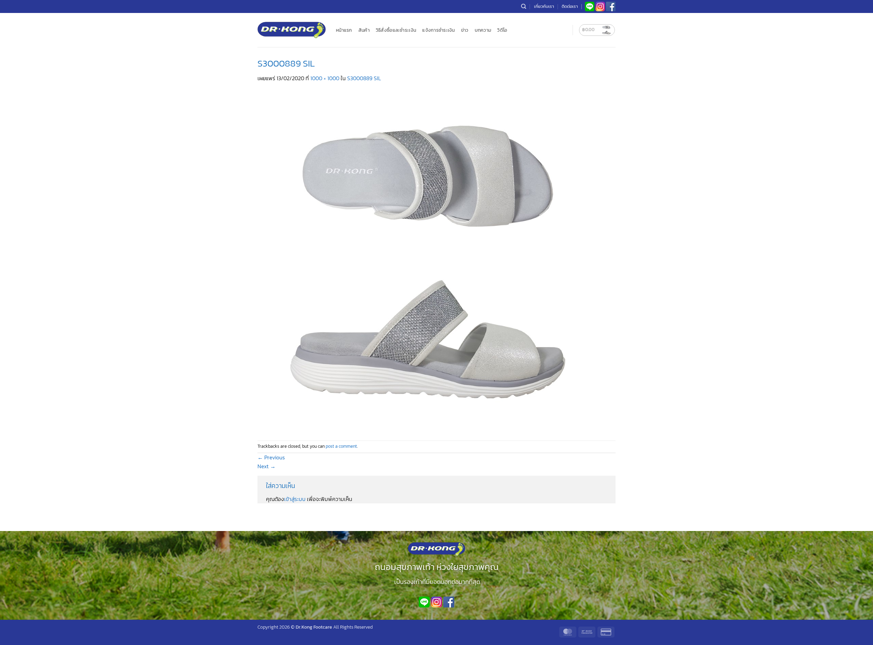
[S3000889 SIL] (427, 261)
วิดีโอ (502, 30)
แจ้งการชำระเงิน (438, 30)
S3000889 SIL (364, 78)
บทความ (483, 30)
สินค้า (364, 30)
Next (266, 466)
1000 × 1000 (324, 78)
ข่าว (465, 30)
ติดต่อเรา (570, 6)
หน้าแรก (344, 30)
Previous (271, 457)
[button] (597, 30)
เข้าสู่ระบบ (295, 499)
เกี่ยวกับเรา (544, 6)
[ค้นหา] (523, 6)
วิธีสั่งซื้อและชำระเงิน (396, 30)
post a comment (341, 446)
